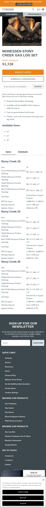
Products (8, 358)
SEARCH (38, 86)
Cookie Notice (10, 388)
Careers (8, 464)
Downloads (23, 152)
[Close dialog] (43, 471)
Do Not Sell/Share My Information (17, 384)
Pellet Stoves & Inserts (13, 421)
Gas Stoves (9, 412)
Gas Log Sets (10, 432)
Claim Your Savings (24, 4)
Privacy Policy (10, 375)
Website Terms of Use (13, 380)
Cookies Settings (11, 392)
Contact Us (9, 456)
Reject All (23, 498)
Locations (9, 460)
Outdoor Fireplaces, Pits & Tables (18, 436)
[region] (23, 492)
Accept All (23, 503)
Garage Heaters (11, 445)
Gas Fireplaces (10, 404)
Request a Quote (23, 72)
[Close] (43, 479)
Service (8, 362)
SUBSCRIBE (38, 343)
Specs (8, 152)
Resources (9, 367)
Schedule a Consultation (23, 79)
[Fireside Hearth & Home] (11, 9)
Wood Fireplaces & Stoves (15, 416)
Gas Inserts (9, 408)
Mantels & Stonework (13, 440)
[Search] (33, 9)
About (7, 371)
